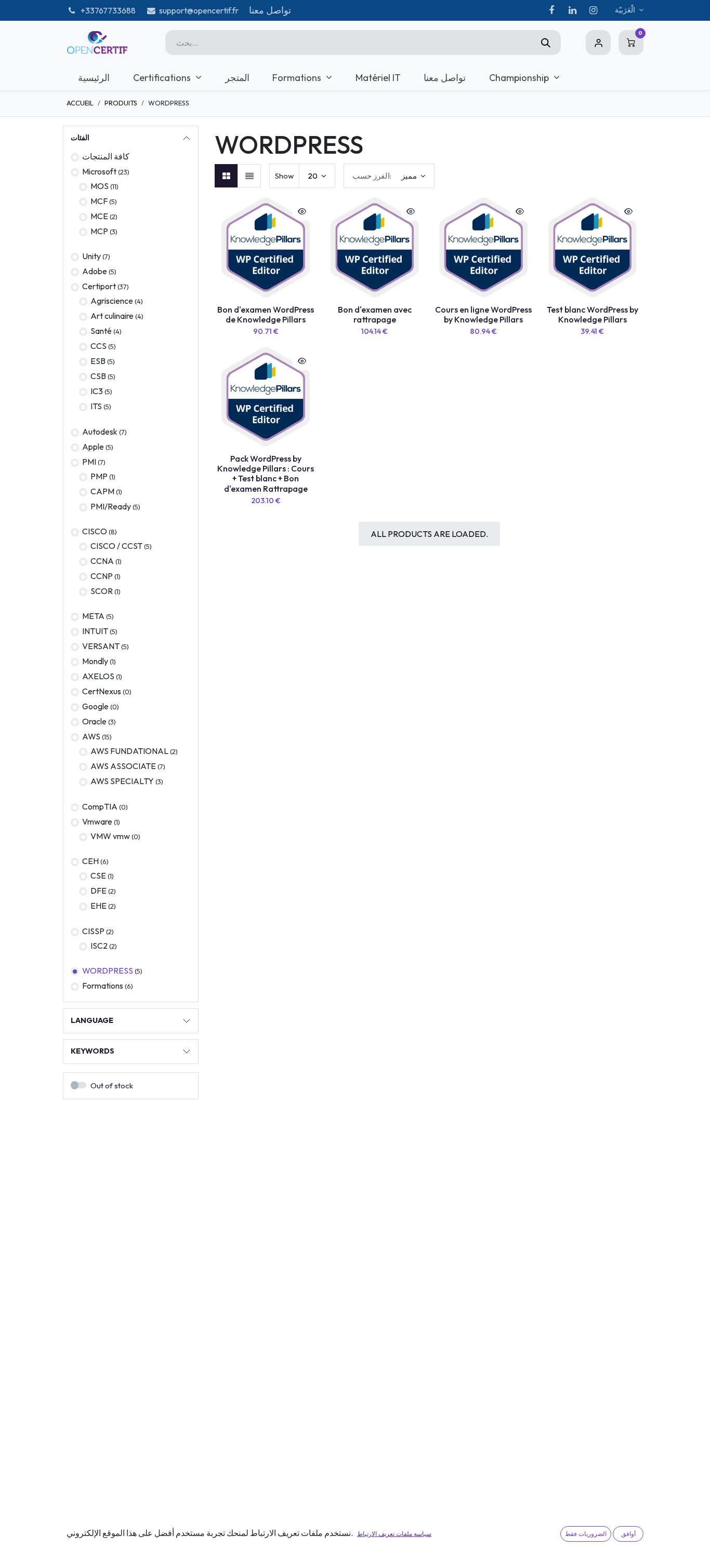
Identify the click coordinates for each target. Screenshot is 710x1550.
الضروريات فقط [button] (586, 1534)
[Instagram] (593, 10)
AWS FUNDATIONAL (129, 751)
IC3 (96, 391)
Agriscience (111, 300)
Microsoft (99, 171)
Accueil (80, 103)
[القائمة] (249, 175)
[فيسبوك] (551, 10)
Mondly (95, 661)
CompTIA (99, 806)
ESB (98, 361)
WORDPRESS (107, 970)
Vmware (97, 821)
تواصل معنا (270, 10)
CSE (98, 875)
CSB (98, 376)
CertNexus (101, 691)
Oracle (95, 721)
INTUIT (95, 631)
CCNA (102, 561)
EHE (98, 905)
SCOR (101, 591)
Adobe (94, 271)
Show (284, 176)
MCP (99, 231)
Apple (93, 446)
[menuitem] (94, 77)
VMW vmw (110, 836)
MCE (99, 216)
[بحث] (546, 42)
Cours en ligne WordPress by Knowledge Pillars (483, 314)
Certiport (99, 286)
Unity (91, 256)
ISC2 (99, 945)
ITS (96, 406)
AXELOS (98, 676)
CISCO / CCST (116, 546)
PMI (89, 461)
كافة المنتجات (105, 156)
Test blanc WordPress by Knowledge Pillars (592, 314)
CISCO (94, 531)
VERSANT (101, 646)
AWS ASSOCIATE (123, 766)
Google (96, 706)
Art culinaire (112, 316)
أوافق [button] (628, 1534)
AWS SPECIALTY (122, 781)
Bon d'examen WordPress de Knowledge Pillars (265, 314)
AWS (91, 736)
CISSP (93, 931)
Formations (102, 985)
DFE (98, 890)
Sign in (598, 42)
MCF (99, 201)
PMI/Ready (110, 506)
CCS (98, 346)
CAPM (102, 491)
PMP (99, 476)
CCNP (101, 576)
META (93, 616)
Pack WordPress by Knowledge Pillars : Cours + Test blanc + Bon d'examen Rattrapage (265, 473)
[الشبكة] (226, 175)
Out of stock (111, 1085)
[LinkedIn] (572, 10)
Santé (101, 331)
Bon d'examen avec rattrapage (375, 314)
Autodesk (99, 431)
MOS (99, 186)
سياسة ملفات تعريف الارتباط (394, 1534)
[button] (389, 176)
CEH (90, 861)
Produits (120, 103)
